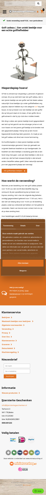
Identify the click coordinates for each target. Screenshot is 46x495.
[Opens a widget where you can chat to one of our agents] (38, 491)
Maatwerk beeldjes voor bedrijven (16, 321)
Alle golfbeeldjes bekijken (13, 171)
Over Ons (6, 337)
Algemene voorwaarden (12, 325)
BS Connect (27, 485)
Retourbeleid (7, 348)
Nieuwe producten (10, 393)
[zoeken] (38, 3)
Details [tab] (23, 226)
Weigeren (23, 271)
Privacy (5, 333)
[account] (38, 12)
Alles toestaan (23, 263)
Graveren (6, 344)
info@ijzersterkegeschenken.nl (14, 405)
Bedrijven (6, 317)
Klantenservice (8, 340)
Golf (36, 106)
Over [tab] (38, 226)
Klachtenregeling (9, 352)
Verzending (6, 329)
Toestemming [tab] (8, 226)
